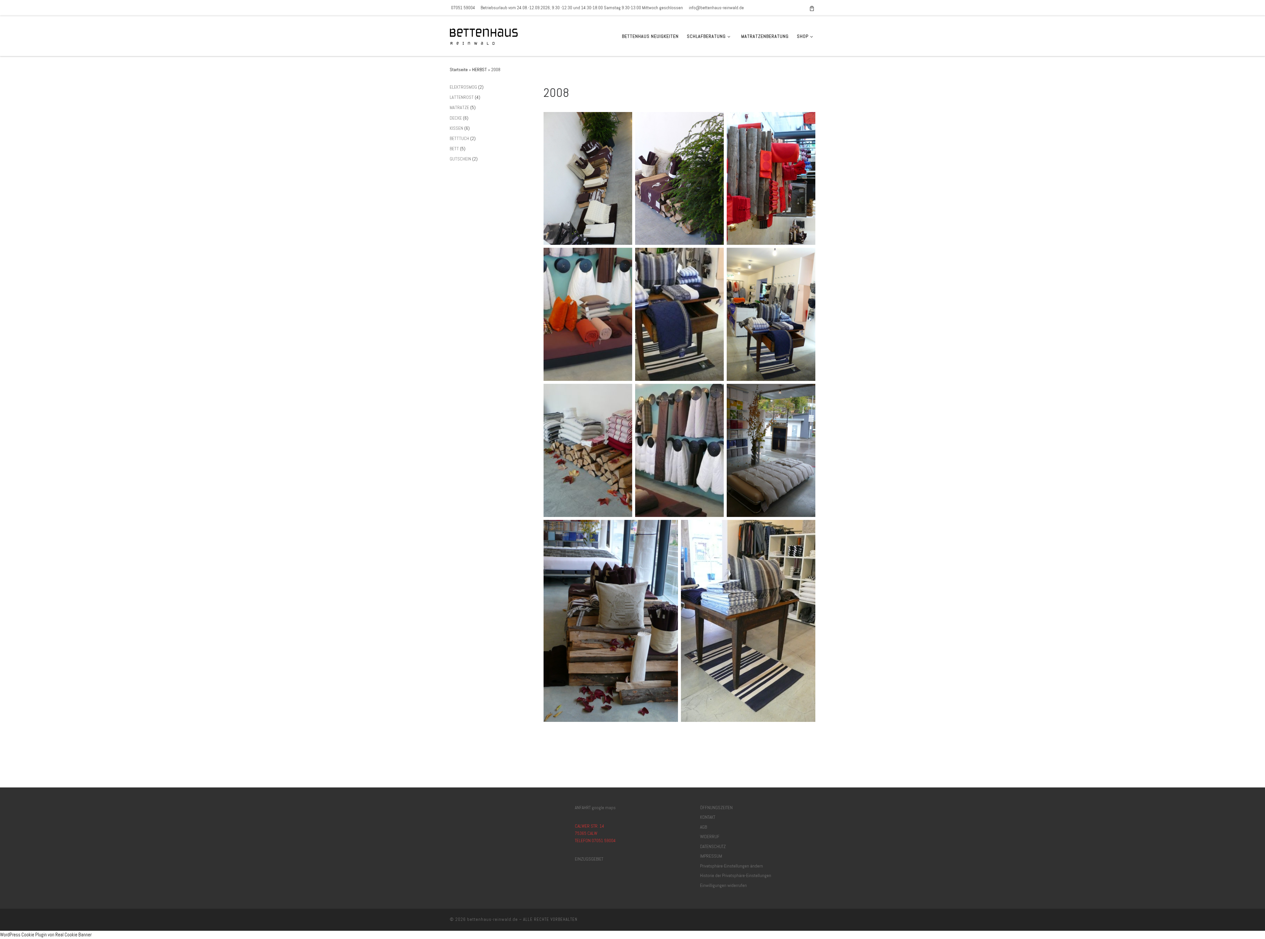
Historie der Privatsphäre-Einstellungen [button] (735, 875)
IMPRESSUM (711, 856)
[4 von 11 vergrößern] (623, 256)
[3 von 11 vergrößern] (806, 120)
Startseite (459, 69)
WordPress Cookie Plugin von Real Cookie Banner (46, 934)
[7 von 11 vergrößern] (623, 392)
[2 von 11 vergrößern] (715, 120)
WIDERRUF (709, 836)
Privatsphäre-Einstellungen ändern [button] (731, 866)
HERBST (479, 69)
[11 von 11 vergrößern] (806, 528)
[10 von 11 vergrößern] (669, 528)
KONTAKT (707, 817)
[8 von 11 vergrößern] (715, 392)
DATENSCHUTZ (713, 846)
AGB (703, 827)
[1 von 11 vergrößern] (623, 120)
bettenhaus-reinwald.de (492, 919)
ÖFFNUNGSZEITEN (716, 808)
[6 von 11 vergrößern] (806, 256)
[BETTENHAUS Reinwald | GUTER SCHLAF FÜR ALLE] (485, 35)
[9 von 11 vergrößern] (806, 392)
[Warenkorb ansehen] (811, 8)
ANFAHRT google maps (595, 808)
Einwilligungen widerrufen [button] (723, 885)
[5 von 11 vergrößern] (715, 256)
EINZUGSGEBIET (589, 859)
